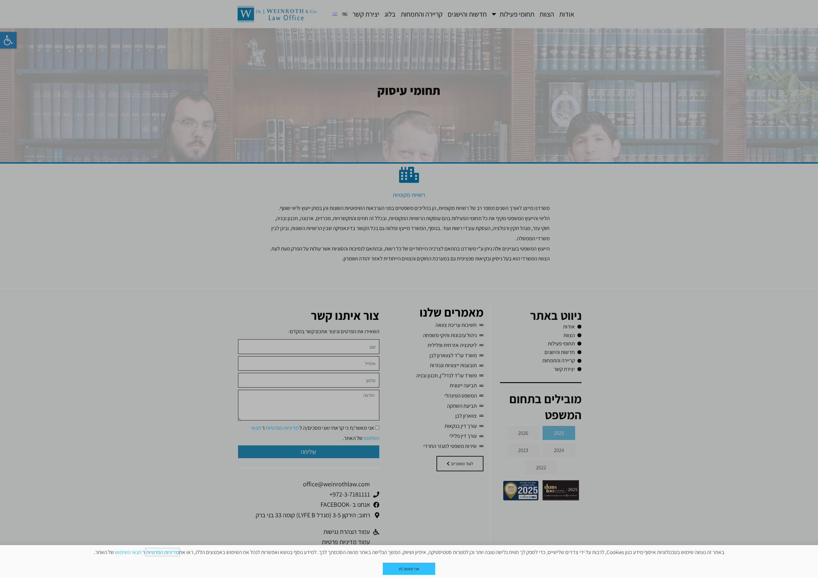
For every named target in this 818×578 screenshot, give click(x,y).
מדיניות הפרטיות (162, 552)
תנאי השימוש (128, 552)
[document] (409, 289)
